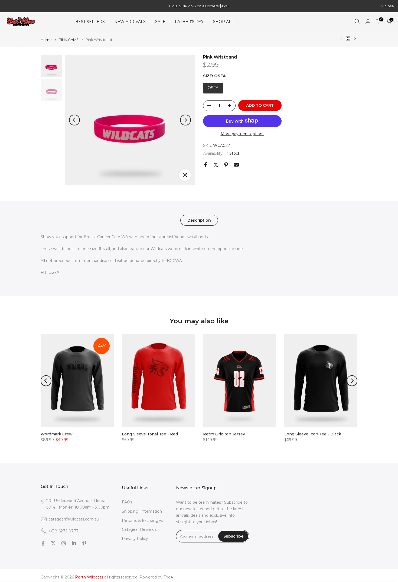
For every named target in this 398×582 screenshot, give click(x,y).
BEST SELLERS (90, 21)
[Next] (185, 120)
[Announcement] (199, 6)
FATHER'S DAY (189, 21)
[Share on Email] (236, 164)
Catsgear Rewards (139, 529)
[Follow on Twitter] (53, 543)
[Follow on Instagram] (63, 543)
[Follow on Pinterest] (84, 543)
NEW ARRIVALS (130, 21)
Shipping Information (142, 511)
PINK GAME (69, 39)
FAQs (127, 502)
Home (46, 39)
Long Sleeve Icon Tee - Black (312, 434)
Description (199, 220)
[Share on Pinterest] (226, 164)
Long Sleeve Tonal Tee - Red (150, 434)
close (11, 6)
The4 (168, 577)
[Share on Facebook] (205, 164)
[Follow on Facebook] (43, 543)
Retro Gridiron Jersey (224, 434)
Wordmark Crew (57, 434)
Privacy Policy (135, 538)
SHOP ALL (223, 21)
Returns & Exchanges (142, 520)
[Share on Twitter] (215, 164)
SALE (160, 21)
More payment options (242, 133)
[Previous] (74, 120)
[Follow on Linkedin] (73, 543)
